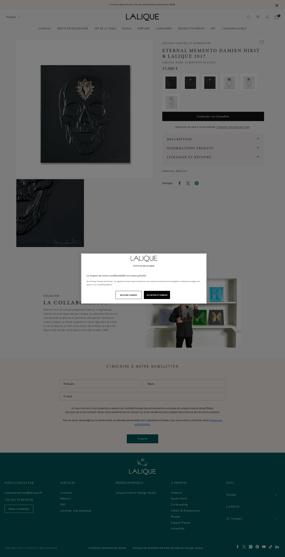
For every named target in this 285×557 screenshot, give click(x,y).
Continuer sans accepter (144, 265)
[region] (144, 278)
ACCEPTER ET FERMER (157, 294)
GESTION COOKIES (128, 294)
